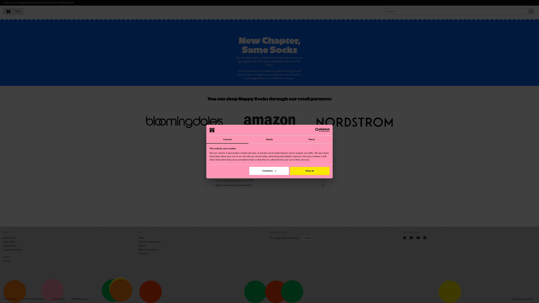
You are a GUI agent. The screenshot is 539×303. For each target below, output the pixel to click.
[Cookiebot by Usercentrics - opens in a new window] (317, 130)
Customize (267, 171)
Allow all (309, 171)
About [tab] (312, 139)
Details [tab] (269, 139)
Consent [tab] (227, 139)
